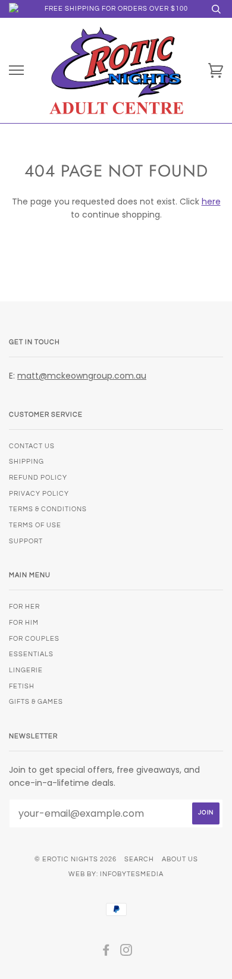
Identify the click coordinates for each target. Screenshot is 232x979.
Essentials (31, 654)
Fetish (22, 686)
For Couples (34, 638)
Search (139, 859)
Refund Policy (38, 477)
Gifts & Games (36, 701)
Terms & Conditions (48, 509)
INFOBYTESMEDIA (132, 874)
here (211, 201)
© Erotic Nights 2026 (76, 859)
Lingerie (26, 670)
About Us (180, 859)
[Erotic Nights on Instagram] (126, 952)
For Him (24, 622)
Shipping (26, 461)
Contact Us (32, 446)
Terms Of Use (35, 525)
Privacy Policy (39, 493)
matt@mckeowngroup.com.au (81, 376)
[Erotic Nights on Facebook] (106, 952)
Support (26, 541)
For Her (24, 606)
